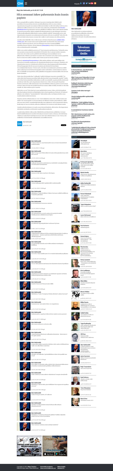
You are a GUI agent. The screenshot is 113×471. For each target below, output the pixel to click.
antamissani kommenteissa (30, 60)
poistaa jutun (45, 45)
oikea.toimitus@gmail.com (48, 468)
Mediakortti (60, 468)
